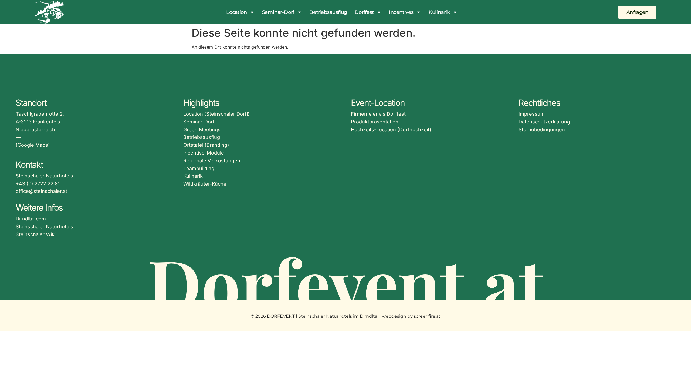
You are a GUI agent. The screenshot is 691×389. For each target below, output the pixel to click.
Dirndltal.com (31, 219)
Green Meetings (202, 129)
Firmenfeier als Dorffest (378, 114)
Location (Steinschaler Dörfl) (216, 114)
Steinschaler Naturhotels (44, 226)
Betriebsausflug (328, 12)
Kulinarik (439, 12)
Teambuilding (198, 168)
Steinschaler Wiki (36, 234)
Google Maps (33, 145)
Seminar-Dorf (278, 12)
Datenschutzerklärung (544, 122)
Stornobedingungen (542, 129)
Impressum (532, 114)
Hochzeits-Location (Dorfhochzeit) (391, 129)
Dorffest (364, 12)
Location (236, 12)
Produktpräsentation (374, 122)
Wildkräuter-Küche (204, 184)
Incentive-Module (203, 153)
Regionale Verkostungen (211, 160)
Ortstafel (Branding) (206, 145)
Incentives (401, 12)
